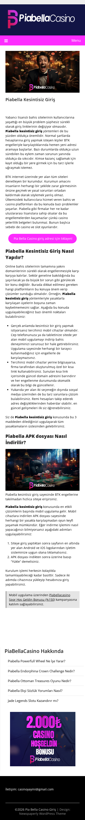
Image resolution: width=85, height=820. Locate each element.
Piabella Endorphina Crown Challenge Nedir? (41, 671)
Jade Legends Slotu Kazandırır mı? (33, 700)
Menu (76, 40)
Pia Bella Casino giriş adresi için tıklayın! (42, 238)
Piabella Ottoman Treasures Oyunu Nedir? (39, 681)
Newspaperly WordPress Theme (42, 814)
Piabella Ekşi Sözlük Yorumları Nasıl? (35, 690)
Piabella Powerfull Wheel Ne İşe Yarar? (36, 661)
